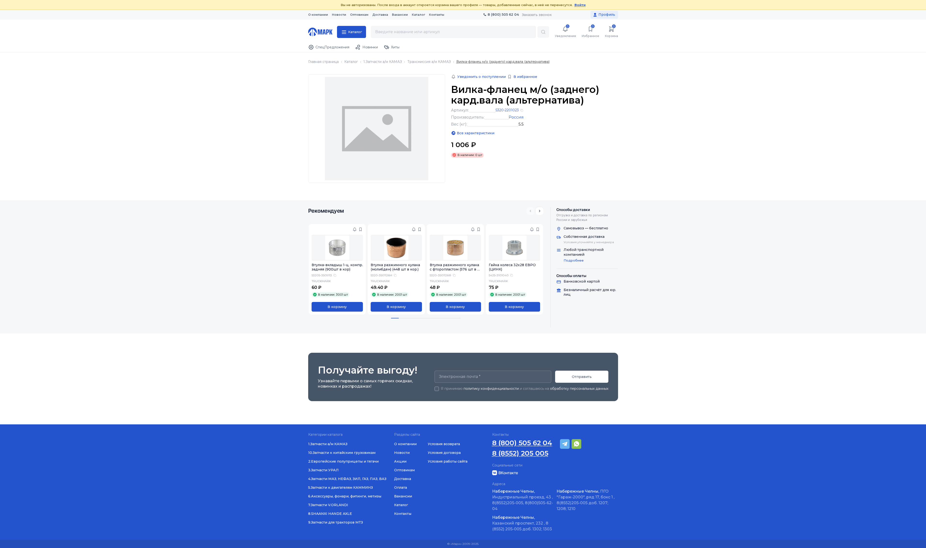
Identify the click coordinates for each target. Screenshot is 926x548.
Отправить (582, 377)
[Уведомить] (354, 229)
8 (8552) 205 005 (520, 453)
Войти (580, 5)
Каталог (351, 62)
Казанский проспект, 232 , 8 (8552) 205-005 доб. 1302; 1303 (522, 523)
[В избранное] (360, 229)
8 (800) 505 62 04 (522, 443)
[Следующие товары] (539, 211)
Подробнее (574, 260)
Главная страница (323, 62)
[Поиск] (543, 32)
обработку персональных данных (579, 388)
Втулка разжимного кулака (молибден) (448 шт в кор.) (395, 267)
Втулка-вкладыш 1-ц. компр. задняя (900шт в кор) (337, 267)
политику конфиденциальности (491, 388)
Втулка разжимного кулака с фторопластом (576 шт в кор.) (454, 269)
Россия (516, 117)
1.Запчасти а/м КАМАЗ (382, 62)
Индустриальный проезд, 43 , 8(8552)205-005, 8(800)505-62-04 (522, 500)
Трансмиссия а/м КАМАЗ (429, 62)
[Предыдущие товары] (530, 211)
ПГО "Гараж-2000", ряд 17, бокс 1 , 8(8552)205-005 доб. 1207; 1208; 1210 (585, 500)
